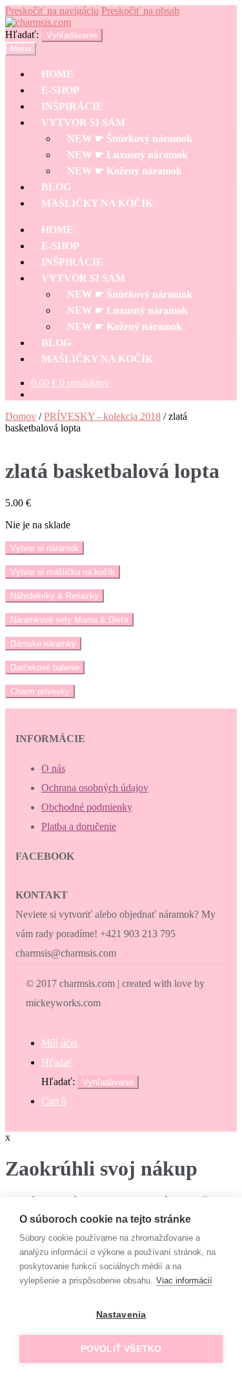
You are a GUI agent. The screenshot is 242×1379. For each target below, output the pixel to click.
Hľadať (56, 1062)
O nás (53, 768)
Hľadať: (22, 34)
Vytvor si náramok (44, 548)
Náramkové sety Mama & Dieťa (69, 620)
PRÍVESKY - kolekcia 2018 (102, 416)
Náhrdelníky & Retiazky (54, 596)
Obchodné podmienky (86, 807)
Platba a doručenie (78, 826)
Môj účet (59, 1042)
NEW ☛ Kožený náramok (124, 170)
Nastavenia (121, 1315)
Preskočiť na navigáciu (52, 10)
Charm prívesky (40, 691)
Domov (20, 416)
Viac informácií (184, 1280)
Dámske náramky (43, 643)
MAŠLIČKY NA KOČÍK (97, 203)
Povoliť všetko (121, 1349)
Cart (53, 1100)
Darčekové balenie (44, 667)
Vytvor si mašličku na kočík (62, 572)
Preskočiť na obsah (140, 10)
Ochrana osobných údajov (94, 787)
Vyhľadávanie (71, 35)
